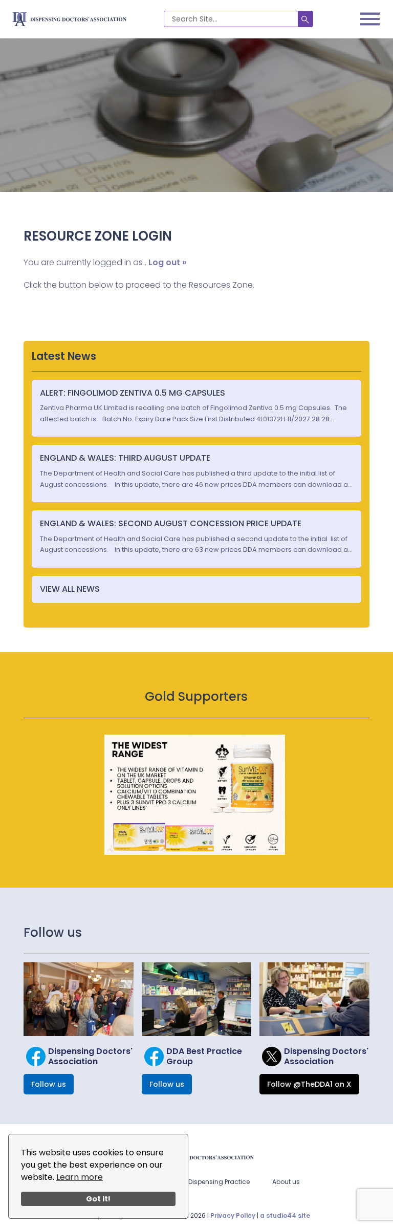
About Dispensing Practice (209, 1181)
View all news (70, 589)
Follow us (48, 1084)
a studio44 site (285, 1215)
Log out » (167, 262)
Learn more (79, 1177)
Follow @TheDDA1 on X (309, 1084)
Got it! (98, 1199)
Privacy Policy (232, 1215)
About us (286, 1181)
